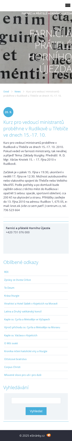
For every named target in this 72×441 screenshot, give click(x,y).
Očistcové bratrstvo (15, 359)
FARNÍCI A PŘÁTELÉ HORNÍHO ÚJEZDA (47, 13)
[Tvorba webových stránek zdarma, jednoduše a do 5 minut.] (48, 435)
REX (6, 272)
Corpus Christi (12, 367)
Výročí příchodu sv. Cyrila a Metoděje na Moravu (32, 327)
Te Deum (9, 287)
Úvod (6, 91)
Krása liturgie (11, 295)
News (18, 91)
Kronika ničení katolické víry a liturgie (25, 351)
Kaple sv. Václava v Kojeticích (20, 335)
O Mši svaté (11, 343)
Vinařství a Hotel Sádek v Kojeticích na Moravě (30, 303)
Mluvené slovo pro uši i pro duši (22, 375)
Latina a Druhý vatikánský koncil (23, 311)
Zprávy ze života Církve (17, 279)
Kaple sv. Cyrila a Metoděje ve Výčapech (27, 319)
